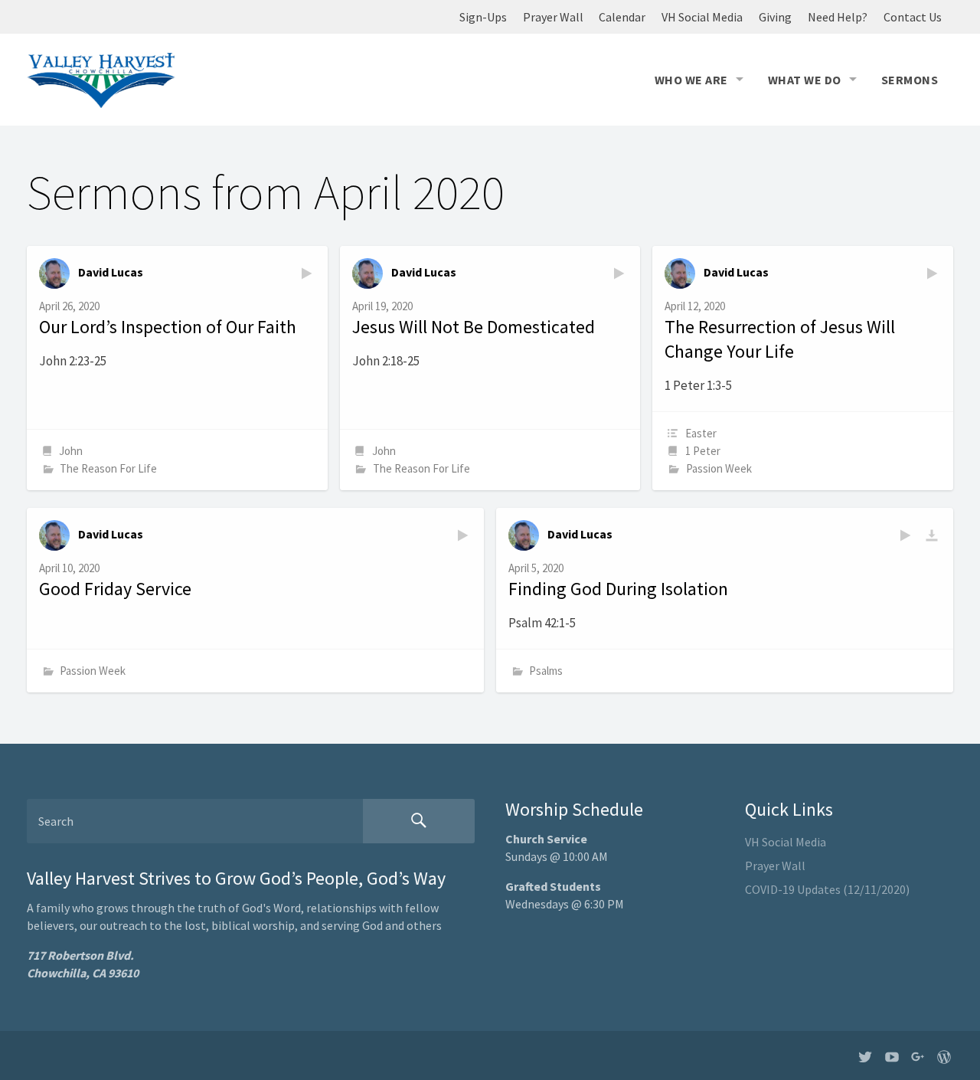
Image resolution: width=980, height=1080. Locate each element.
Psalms (546, 670)
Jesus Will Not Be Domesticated (473, 327)
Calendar (622, 17)
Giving (775, 17)
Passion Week (719, 468)
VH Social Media (702, 17)
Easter (701, 433)
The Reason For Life (108, 468)
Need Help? (837, 17)
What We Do (804, 79)
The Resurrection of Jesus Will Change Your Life (780, 339)
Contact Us (913, 17)
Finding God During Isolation (618, 589)
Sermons (909, 79)
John (71, 450)
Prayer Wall (553, 17)
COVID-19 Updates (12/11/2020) (827, 889)
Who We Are (691, 79)
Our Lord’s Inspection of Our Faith (167, 327)
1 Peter (702, 450)
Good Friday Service (115, 589)
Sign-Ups (483, 17)
